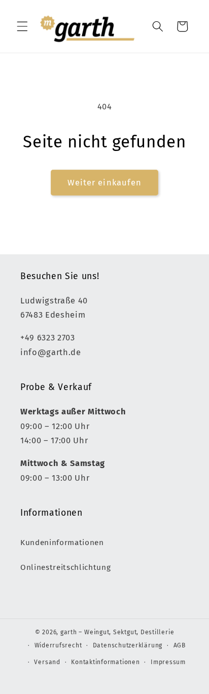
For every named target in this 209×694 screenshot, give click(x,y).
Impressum (168, 662)
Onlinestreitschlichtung (65, 567)
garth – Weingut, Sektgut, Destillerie (117, 632)
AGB (179, 645)
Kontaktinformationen (105, 662)
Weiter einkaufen (104, 182)
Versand (47, 662)
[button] (22, 26)
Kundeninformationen (62, 542)
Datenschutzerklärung (127, 645)
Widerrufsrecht (58, 645)
